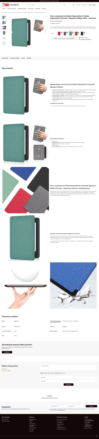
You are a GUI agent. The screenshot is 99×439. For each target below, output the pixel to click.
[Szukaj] (64, 5)
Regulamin (59, 425)
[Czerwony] (60, 33)
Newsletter (6, 407)
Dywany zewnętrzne (11, 8)
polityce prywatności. (61, 410)
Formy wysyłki (59, 422)
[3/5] (4, 370)
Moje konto (31, 417)
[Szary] (65, 33)
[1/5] (2, 370)
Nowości (44, 8)
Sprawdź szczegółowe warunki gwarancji (49, 397)
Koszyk (30, 422)
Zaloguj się (78, 4)
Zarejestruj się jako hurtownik (32, 420)
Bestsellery (38, 8)
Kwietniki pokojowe (22, 8)
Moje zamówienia (6, 417)
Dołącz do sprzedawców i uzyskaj (64, 38)
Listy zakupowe (84, 4)
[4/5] (6, 370)
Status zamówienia (5, 419)
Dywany (4, 8)
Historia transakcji (32, 427)
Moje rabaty (31, 429)
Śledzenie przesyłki (5, 421)
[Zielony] (71, 33)
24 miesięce (64, 326)
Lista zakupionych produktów (32, 426)
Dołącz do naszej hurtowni (62, 419)
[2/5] (3, 370)
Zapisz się (91, 406)
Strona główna (4, 12)
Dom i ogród (31, 8)
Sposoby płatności (60, 424)
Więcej (76, 321)
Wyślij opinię (68, 384)
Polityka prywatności (61, 427)
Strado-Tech (16, 321)
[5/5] (7, 370)
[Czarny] (83, 33)
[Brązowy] (77, 33)
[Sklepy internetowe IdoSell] (96, 436)
